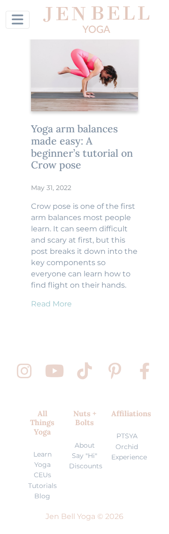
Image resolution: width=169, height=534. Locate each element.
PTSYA (127, 436)
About (85, 445)
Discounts (85, 466)
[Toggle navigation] (18, 20)
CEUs (42, 475)
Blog (42, 496)
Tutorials (42, 485)
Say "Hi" (84, 455)
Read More (51, 303)
